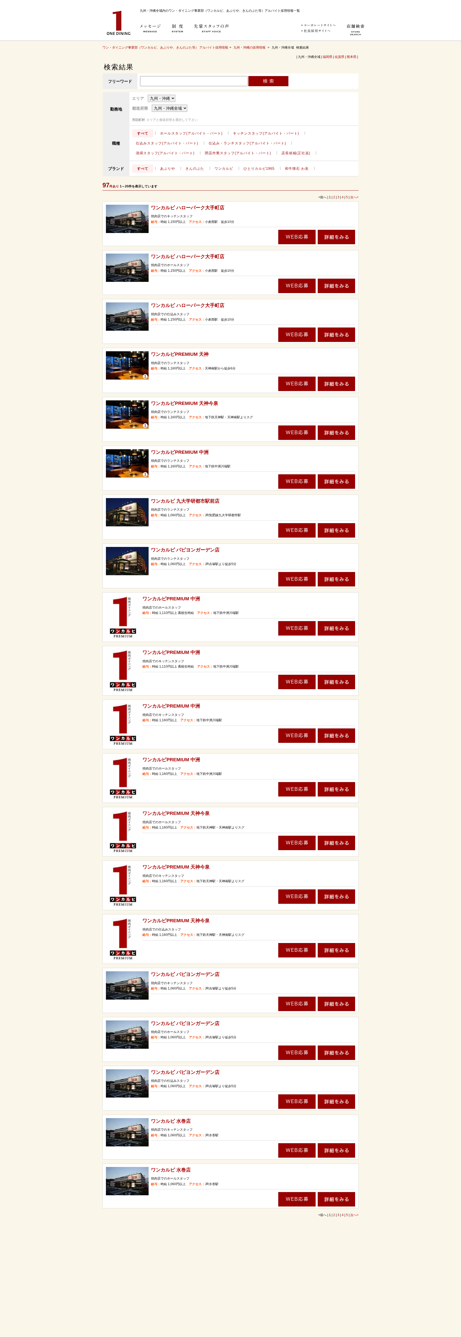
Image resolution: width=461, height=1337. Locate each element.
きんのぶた (194, 169)
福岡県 (327, 57)
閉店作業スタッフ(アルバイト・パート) (238, 153)
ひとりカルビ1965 (259, 169)
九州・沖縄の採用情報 (249, 47)
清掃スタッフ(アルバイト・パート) (165, 153)
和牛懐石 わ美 (297, 169)
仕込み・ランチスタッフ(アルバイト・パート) (247, 143)
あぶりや (167, 169)
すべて (142, 133)
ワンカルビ (223, 169)
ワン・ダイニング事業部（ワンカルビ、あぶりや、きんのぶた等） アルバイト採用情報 (165, 47)
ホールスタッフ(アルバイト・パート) (191, 133)
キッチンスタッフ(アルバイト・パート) (266, 133)
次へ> (354, 197)
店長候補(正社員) (295, 153)
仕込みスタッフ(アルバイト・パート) (167, 143)
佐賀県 (339, 57)
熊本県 (351, 57)
